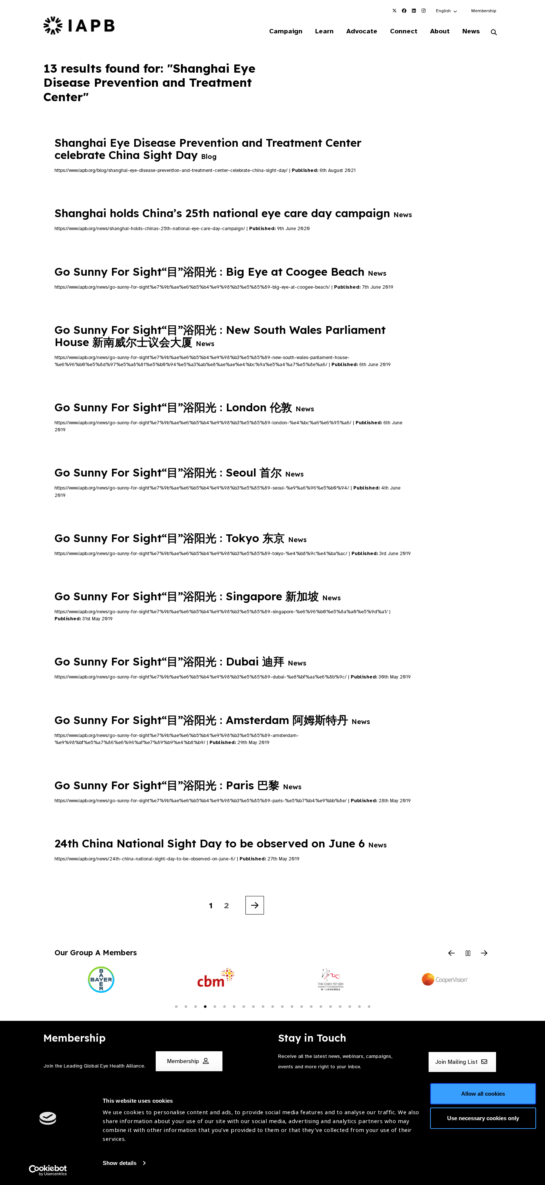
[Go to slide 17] (330, 1006)
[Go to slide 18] (340, 1006)
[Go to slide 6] (224, 1006)
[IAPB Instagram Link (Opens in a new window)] (423, 10)
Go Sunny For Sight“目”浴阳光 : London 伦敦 (184, 407)
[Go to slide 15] (311, 1006)
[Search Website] (494, 33)
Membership (483, 10)
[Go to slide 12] (282, 1006)
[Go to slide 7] (234, 1006)
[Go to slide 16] (320, 1006)
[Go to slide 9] (253, 1006)
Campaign (286, 31)
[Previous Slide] (451, 953)
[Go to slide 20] (359, 1006)
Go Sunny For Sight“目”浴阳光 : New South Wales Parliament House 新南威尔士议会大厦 (220, 336)
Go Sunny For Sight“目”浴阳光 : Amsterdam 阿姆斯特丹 (212, 720)
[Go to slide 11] (272, 1006)
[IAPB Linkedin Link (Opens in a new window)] (413, 10)
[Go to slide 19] (349, 1006)
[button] (447, 10)
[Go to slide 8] (243, 1006)
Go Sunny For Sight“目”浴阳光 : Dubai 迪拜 (180, 661)
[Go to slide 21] (369, 1006)
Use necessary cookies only (483, 1118)
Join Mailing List (457, 1062)
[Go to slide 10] (263, 1006)
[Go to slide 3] (195, 1006)
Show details (119, 1163)
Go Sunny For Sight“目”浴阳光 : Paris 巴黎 (177, 785)
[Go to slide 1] (176, 1006)
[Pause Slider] (467, 953)
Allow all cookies (483, 1094)
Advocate (361, 31)
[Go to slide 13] (291, 1006)
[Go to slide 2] (185, 1006)
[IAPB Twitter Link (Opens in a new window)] (394, 10)
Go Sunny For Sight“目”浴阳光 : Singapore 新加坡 (197, 596)
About (440, 31)
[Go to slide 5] (214, 1006)
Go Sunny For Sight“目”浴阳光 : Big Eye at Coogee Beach (220, 272)
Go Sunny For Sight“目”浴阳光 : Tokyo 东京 (180, 538)
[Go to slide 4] (205, 1006)
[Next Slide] (484, 953)
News (471, 31)
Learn (324, 31)
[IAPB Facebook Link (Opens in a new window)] (404, 10)
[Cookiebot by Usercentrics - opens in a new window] (48, 1170)
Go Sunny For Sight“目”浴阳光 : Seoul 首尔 (179, 472)
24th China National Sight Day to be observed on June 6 (220, 843)
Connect (403, 31)
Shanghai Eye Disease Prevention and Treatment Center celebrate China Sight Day (207, 149)
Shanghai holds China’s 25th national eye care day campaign (233, 213)
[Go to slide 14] (301, 1006)
